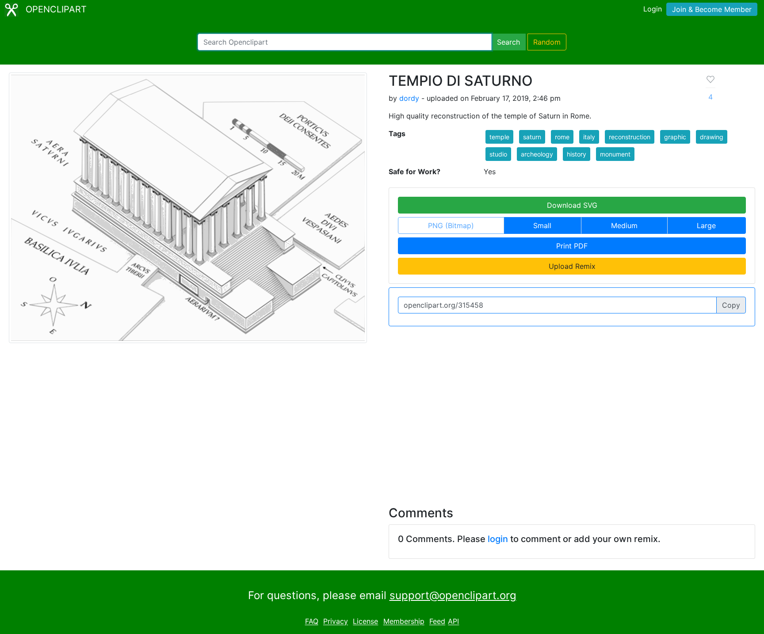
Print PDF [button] (572, 245)
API (453, 621)
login (498, 539)
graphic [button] (675, 137)
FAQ (311, 621)
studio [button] (498, 154)
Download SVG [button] (572, 205)
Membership (403, 621)
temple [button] (499, 137)
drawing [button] (711, 137)
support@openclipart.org (453, 595)
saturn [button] (532, 137)
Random (547, 42)
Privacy (335, 621)
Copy (731, 305)
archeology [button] (537, 154)
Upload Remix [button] (572, 266)
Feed (437, 621)
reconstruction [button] (629, 137)
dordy (409, 98)
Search (508, 42)
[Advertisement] (382, 419)
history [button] (576, 154)
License (365, 621)
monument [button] (615, 154)
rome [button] (562, 137)
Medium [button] (624, 225)
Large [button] (706, 225)
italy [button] (589, 137)
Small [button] (542, 225)
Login (652, 8)
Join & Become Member (712, 9)
